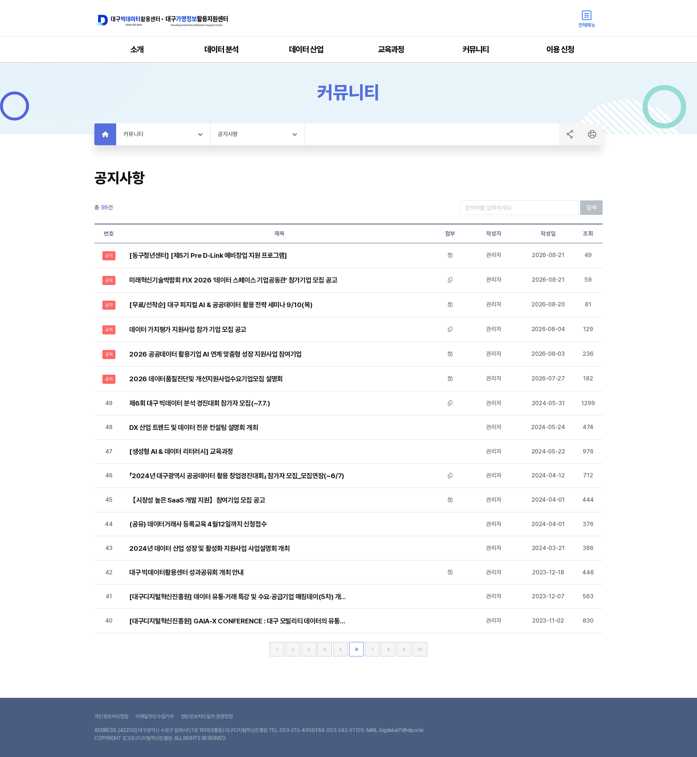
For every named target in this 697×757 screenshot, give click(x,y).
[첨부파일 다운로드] (450, 255)
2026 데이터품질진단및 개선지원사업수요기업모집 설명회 (206, 379)
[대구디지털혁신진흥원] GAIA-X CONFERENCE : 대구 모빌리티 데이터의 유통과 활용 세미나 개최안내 (238, 621)
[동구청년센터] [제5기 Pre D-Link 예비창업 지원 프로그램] (208, 255)
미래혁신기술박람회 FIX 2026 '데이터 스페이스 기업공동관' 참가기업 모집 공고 (233, 280)
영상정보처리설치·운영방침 (207, 716)
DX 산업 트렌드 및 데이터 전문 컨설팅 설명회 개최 (193, 427)
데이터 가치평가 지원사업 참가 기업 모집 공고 (187, 329)
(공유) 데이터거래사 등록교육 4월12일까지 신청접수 (197, 524)
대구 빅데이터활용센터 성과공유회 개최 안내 (186, 572)
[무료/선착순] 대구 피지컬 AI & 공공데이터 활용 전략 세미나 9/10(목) (221, 305)
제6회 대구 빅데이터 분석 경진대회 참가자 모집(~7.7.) (199, 403)
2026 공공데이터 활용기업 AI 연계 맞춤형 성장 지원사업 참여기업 (215, 354)
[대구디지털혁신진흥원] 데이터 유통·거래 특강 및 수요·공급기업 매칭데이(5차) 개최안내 (238, 597)
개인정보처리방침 (111, 716)
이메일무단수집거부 (154, 716)
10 (420, 649)
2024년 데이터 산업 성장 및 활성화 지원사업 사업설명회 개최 (209, 548)
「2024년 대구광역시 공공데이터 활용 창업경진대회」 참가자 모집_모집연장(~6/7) (236, 476)
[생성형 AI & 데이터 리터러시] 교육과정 (181, 451)
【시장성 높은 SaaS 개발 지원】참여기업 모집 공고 (197, 500)
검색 (591, 207)
